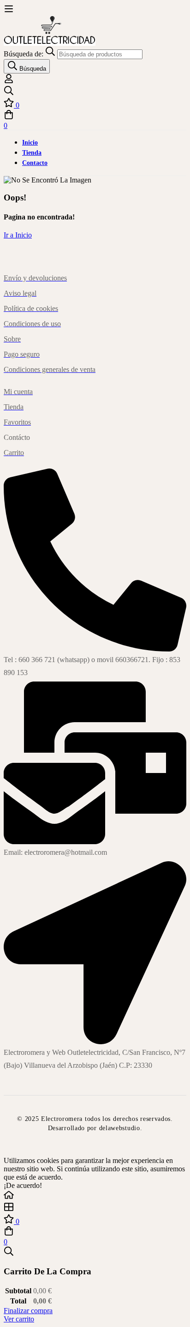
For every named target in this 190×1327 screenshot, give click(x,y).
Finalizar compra (28, 1311)
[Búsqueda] (95, 91)
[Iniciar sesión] (9, 81)
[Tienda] (95, 1208)
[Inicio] (95, 1196)
